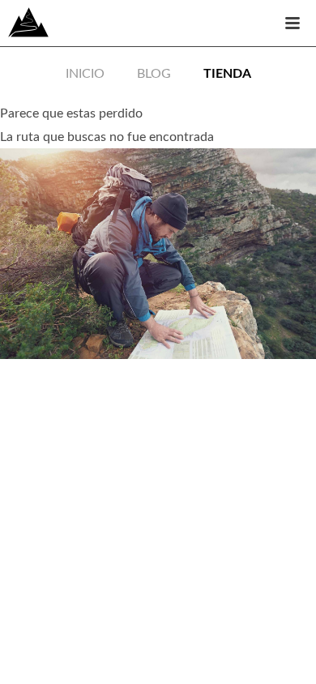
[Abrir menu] (292, 23)
